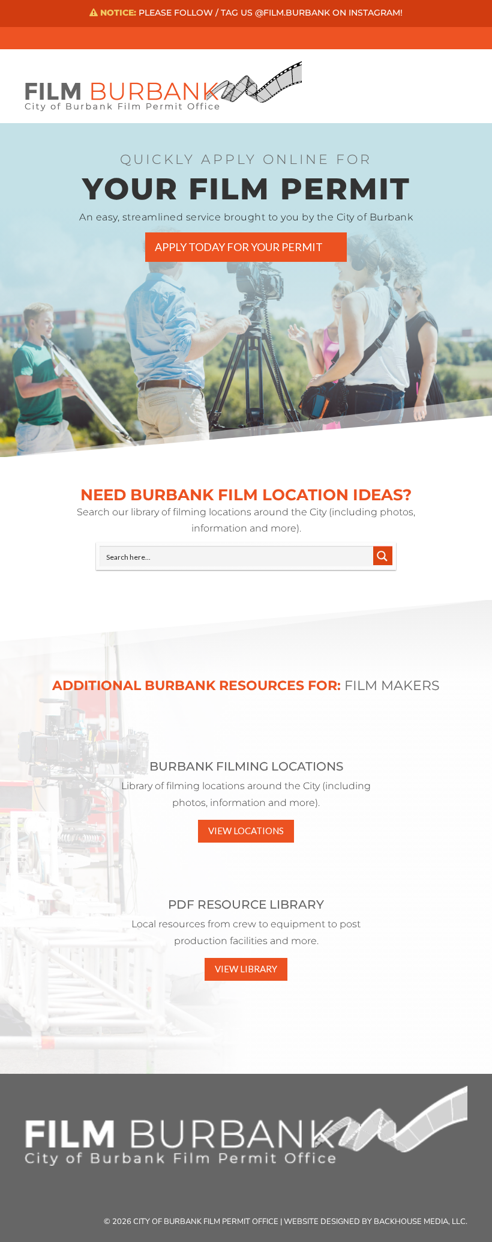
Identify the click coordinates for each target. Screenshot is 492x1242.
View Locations (246, 830)
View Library (246, 968)
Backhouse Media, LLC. (420, 1221)
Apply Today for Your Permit (239, 246)
